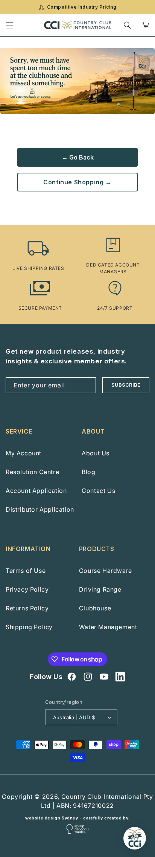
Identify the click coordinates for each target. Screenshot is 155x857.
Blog (88, 472)
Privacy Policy (27, 589)
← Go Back (78, 157)
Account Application (36, 490)
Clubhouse (95, 608)
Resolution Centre (32, 472)
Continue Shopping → (77, 182)
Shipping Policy (29, 627)
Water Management (108, 627)
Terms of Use (26, 570)
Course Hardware (105, 570)
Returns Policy (27, 608)
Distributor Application (40, 509)
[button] (127, 25)
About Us (95, 453)
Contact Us (98, 490)
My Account (23, 453)
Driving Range (100, 589)
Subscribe (125, 385)
